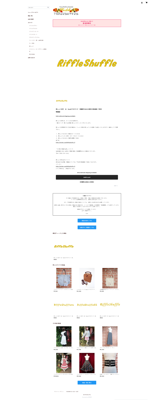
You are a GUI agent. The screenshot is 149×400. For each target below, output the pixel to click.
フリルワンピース (33, 31)
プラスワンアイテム (34, 37)
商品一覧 (30, 16)
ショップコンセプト (33, 12)
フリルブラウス (33, 28)
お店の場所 (31, 19)
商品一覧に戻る (86, 382)
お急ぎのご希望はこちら (87, 227)
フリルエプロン (33, 25)
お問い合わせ (31, 57)
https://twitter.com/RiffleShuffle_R (65, 142)
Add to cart (86, 177)
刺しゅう (31, 46)
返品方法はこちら (87, 220)
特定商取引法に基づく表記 (72, 391)
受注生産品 (32, 54)
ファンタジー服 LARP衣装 (36, 40)
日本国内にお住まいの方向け (87, 182)
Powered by (85, 397)
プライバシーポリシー (59, 391)
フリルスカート (33, 34)
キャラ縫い (32, 43)
